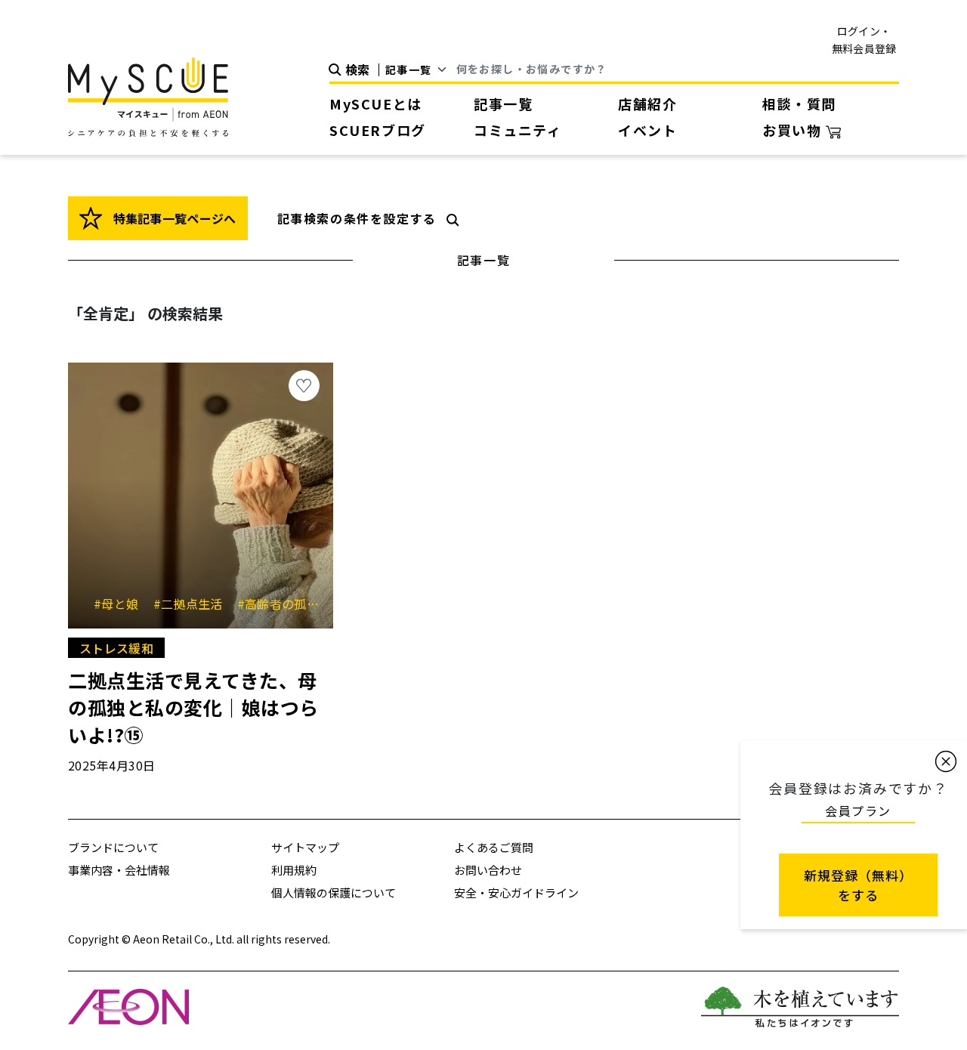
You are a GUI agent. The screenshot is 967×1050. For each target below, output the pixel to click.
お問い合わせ (488, 870)
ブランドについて (113, 847)
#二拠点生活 (193, 603)
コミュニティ (518, 130)
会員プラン (858, 810)
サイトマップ (305, 847)
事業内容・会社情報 (119, 870)
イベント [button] (647, 130)
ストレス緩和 (116, 648)
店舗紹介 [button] (647, 103)
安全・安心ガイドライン (516, 892)
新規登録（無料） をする (858, 885)
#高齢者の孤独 (283, 603)
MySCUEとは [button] (375, 103)
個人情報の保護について (333, 892)
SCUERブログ (377, 130)
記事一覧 (503, 103)
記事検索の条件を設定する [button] (357, 218)
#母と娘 (122, 603)
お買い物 (794, 130)
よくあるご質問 (493, 847)
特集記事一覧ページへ (173, 218)
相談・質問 (799, 103)
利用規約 (294, 870)
